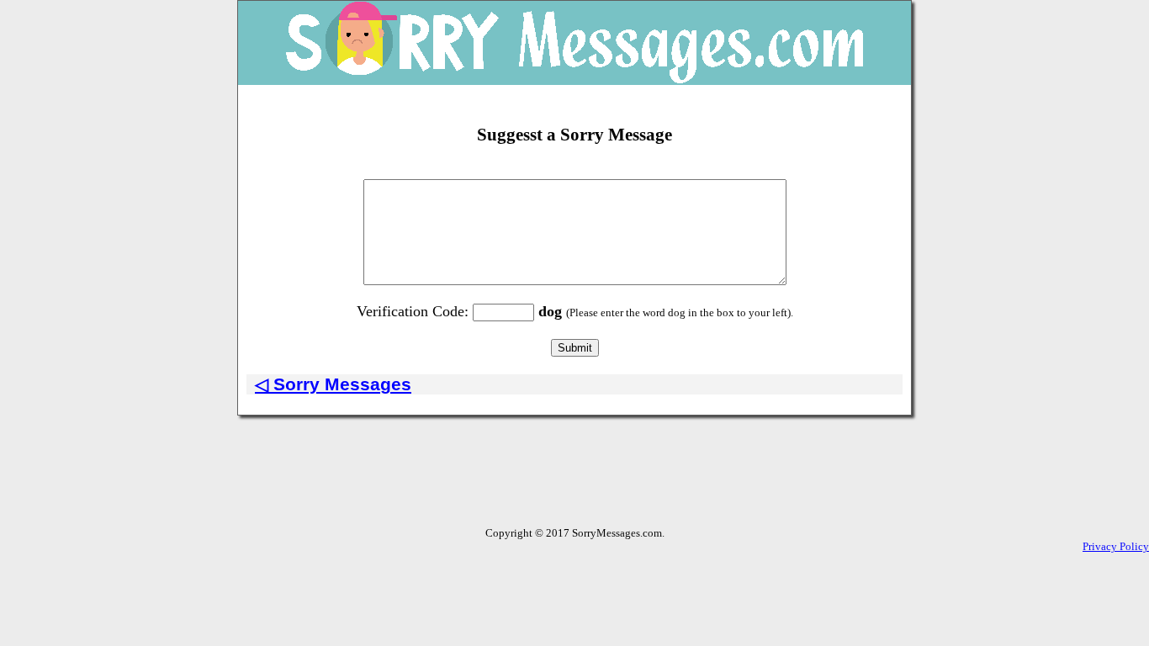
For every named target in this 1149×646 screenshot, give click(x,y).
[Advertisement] (574, 489)
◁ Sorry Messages (333, 384)
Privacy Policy (1116, 546)
